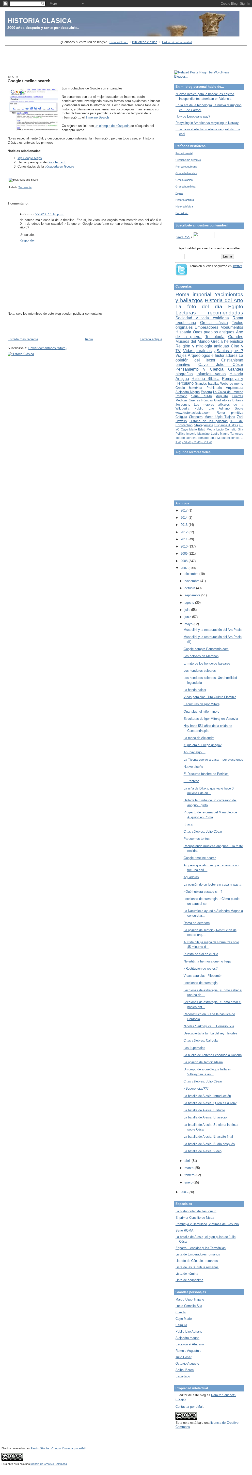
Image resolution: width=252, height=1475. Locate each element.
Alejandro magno (187, 1338)
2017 (185, 510)
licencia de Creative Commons (49, 1463)
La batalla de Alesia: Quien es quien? (210, 1103)
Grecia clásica (184, 179)
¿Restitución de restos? (201, 968)
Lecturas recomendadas (209, 312)
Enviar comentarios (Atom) (47, 348)
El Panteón (191, 781)
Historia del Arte (224, 300)
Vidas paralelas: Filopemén (203, 976)
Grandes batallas (207, 383)
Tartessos (236, 433)
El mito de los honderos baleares (207, 663)
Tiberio (180, 437)
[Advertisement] (126, 59)
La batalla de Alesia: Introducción (207, 1096)
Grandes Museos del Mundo (209, 339)
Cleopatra (196, 417)
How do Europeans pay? (192, 116)
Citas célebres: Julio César (203, 831)
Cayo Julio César (220, 364)
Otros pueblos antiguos (214, 332)
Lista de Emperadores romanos (197, 1254)
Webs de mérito (231, 383)
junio (188, 617)
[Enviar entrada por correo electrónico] (8, 187)
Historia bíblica (184, 206)
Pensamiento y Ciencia (199, 369)
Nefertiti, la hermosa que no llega (207, 961)
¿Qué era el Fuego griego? (202, 745)
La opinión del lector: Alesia (203, 1062)
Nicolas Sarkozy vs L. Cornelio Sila (209, 1026)
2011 (185, 539)
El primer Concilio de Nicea (194, 1217)
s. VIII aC (206, 442)
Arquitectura (234, 388)
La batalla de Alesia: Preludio (204, 1110)
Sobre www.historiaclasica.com (209, 410)
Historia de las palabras (208, 421)
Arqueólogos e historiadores (212, 355)
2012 (185, 532)
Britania (237, 400)
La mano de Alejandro (199, 738)
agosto (190, 602)
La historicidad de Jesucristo (195, 1211)
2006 (185, 1192)
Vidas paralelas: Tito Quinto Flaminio (210, 697)
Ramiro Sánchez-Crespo (46, 1448)
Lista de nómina (186, 1273)
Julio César (183, 1357)
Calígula (181, 417)
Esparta (206, 392)
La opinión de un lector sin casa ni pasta (212, 884)
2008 (185, 561)
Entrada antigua (151, 339)
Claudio (180, 1312)
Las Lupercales (194, 1048)
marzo (189, 1168)
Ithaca (188, 824)
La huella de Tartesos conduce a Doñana (213, 1055)
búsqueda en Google (59, 166)
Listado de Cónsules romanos (196, 1261)
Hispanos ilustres (226, 425)
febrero (190, 1175)
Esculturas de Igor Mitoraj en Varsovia (211, 718)
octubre (190, 588)
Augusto (222, 396)
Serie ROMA (201, 396)
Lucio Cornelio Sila (229, 429)
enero (189, 1182)
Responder (27, 240)
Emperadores (206, 327)
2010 (185, 546)
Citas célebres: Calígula (201, 1040)
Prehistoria (181, 213)
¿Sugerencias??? (196, 1088)
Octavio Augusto (187, 1363)
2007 (185, 568)
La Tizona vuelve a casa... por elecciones (213, 759)
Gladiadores (222, 400)
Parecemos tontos (197, 838)
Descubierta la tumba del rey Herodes (210, 1033)
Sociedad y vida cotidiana (202, 318)
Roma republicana (186, 166)
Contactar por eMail (189, 1406)
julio (188, 610)
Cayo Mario (189, 429)
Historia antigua (184, 199)
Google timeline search (29, 81)
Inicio (89, 339)
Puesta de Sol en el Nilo (201, 954)
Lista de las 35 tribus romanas (197, 1267)
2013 (185, 525)
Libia (213, 437)
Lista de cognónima (189, 1280)
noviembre (192, 581)
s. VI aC (186, 442)
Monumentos (231, 327)
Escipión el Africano (189, 1344)
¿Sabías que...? (228, 351)
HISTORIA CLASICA (39, 20)
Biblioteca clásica (144, 42)
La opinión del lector (209, 357)
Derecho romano (197, 437)
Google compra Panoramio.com (206, 649)
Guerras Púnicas (201, 400)
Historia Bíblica (205, 379)
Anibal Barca (184, 1370)
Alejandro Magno (187, 392)
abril (188, 1161)
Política (180, 433)
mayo (189, 624)
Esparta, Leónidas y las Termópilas (200, 1248)
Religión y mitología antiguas (202, 346)
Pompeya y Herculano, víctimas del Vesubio (207, 1224)
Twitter (237, 266)
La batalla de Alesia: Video (202, 1151)
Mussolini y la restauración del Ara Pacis (213, 630)
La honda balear (195, 690)
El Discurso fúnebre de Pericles (206, 774)
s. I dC (236, 421)
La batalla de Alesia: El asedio (205, 1117)
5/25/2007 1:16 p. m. (49, 214)
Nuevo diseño (193, 767)
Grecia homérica (185, 186)
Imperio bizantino (198, 433)
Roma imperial (183, 153)
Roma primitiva (230, 412)
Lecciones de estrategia (201, 983)
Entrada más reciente (23, 339)
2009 (185, 553)
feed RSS (183, 237)
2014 (185, 517)
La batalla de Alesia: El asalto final (208, 1136)
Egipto (179, 193)
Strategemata (203, 425)
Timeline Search (97, 117)
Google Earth (56, 162)
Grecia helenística (186, 173)
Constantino (183, 425)
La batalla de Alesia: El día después (209, 1144)
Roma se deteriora (197, 923)
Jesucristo (182, 404)
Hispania (183, 332)
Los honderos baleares (200, 670)
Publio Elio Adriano (212, 408)
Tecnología (25, 187)
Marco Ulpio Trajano (220, 417)
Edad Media (206, 429)
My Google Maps (29, 158)
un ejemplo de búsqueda (111, 126)
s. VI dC (196, 442)
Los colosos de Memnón (201, 656)
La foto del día (198, 306)
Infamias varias (211, 374)
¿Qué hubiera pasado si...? (203, 891)
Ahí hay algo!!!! (194, 752)
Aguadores (191, 877)
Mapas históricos (228, 437)
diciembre (192, 574)
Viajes (181, 355)
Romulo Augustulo (188, 1351)
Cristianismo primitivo (188, 159)
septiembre (193, 595)
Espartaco (182, 1376)
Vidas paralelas (197, 351)
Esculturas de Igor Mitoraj (202, 704)
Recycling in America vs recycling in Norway (207, 123)
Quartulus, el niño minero (201, 711)
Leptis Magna (220, 433)
